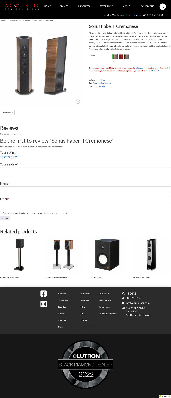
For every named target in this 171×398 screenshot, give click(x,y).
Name (5, 183)
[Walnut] (115, 56)
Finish (92, 55)
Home (2, 20)
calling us (139, 68)
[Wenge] (126, 56)
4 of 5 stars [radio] (12, 157)
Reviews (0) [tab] (8, 112)
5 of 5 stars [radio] (16, 157)
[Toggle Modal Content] (163, 6)
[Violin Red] (121, 56)
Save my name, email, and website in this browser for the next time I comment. (35, 213)
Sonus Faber (100, 86)
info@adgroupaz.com (138, 302)
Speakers (27, 20)
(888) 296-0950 (152, 71)
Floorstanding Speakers (102, 83)
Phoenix (130, 15)
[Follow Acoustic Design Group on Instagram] (43, 304)
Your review (9, 164)
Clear (114, 62)
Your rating (8, 152)
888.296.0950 (155, 15)
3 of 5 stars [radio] (8, 157)
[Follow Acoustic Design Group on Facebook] (43, 293)
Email (4, 199)
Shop (8, 20)
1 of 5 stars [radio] (1, 157)
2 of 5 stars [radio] (5, 157)
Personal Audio (17, 20)
